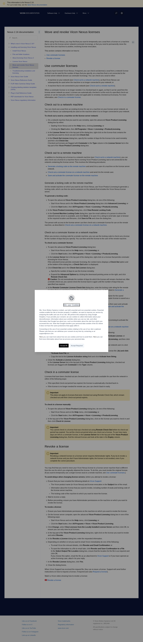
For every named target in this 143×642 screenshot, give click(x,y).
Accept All (63, 345)
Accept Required (77, 345)
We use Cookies (71, 305)
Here (41, 337)
